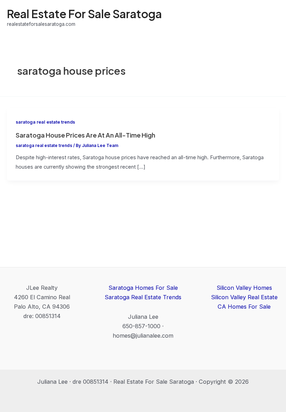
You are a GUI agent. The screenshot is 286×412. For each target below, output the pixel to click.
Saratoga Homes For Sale (143, 287)
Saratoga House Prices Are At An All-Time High (85, 135)
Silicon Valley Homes (244, 287)
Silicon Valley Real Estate (244, 297)
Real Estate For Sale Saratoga (84, 14)
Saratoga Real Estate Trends (143, 297)
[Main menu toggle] (271, 17)
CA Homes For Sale (244, 306)
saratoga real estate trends (45, 122)
